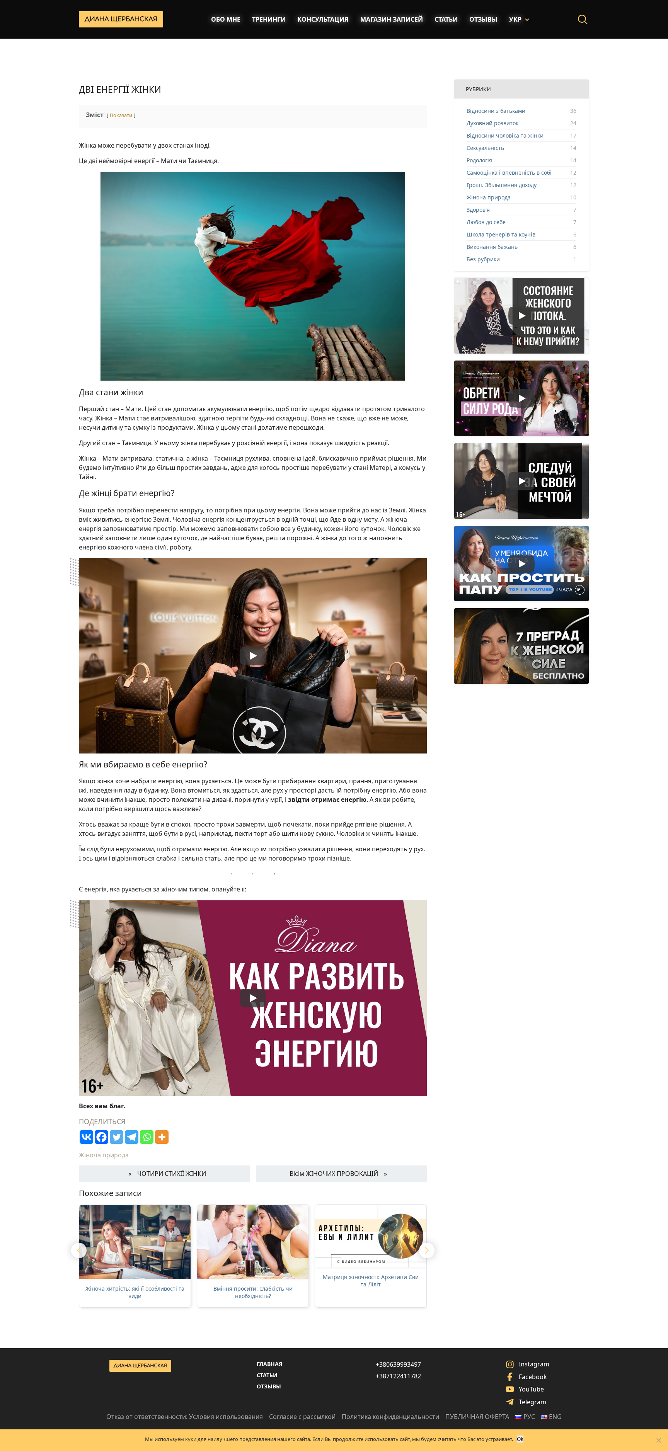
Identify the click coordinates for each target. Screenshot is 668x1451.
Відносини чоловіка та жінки (505, 135)
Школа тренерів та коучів (501, 234)
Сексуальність (485, 147)
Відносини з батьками (496, 110)
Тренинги (269, 19)
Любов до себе (486, 222)
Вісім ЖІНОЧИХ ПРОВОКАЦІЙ (334, 1173)
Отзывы (483, 19)
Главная (269, 1364)
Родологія (479, 160)
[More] (162, 1137)
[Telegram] (131, 1137)
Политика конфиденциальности (390, 1416)
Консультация (323, 19)
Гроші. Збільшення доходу (502, 185)
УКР (515, 19)
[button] (79, 1250)
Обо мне (225, 19)
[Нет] (658, 1440)
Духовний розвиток (492, 123)
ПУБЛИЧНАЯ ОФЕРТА (477, 1416)
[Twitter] (116, 1137)
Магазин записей (391, 19)
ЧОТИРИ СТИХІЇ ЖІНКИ (171, 1173)
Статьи (446, 19)
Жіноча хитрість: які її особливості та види (134, 1292)
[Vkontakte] (86, 1137)
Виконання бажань (492, 246)
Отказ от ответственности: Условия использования (184, 1416)
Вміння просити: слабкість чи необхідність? (253, 1292)
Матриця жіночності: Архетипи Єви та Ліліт (371, 1280)
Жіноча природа (104, 1155)
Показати (121, 115)
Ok (520, 1439)
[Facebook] (101, 1137)
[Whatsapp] (146, 1137)
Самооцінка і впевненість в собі (509, 172)
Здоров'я (478, 209)
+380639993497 (398, 1364)
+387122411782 (398, 1376)
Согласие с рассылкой (302, 1416)
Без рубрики (483, 259)
